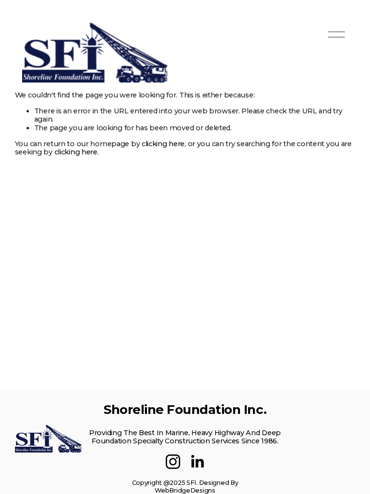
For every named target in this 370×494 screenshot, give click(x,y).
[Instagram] (173, 461)
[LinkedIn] (197, 461)
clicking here (163, 143)
